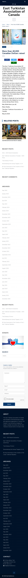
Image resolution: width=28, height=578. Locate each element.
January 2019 (5, 295)
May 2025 (4, 190)
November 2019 (6, 278)
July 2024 (4, 200)
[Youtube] (15, 4)
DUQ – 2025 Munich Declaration (10, 153)
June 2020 (4, 271)
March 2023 (5, 234)
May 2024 (4, 204)
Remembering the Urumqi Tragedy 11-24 (12, 163)
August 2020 (5, 268)
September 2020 (6, 265)
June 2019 (4, 282)
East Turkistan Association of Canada (14, 11)
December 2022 (6, 244)
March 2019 (5, 292)
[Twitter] (13, 4)
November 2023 (6, 217)
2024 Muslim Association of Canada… (12, 140)
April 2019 (4, 288)
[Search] (24, 2)
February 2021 (5, 261)
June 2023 (4, 227)
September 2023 (6, 224)
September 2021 (6, 254)
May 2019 (4, 285)
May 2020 (4, 275)
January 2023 (5, 241)
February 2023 (5, 238)
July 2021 (4, 258)
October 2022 (5, 251)
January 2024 (5, 210)
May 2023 (4, 231)
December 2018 (6, 299)
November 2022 (6, 248)
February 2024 (5, 207)
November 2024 (6, 197)
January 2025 (5, 194)
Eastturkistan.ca (10, 576)
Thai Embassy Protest (7, 160)
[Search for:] (6, 2)
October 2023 (5, 221)
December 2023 (6, 214)
